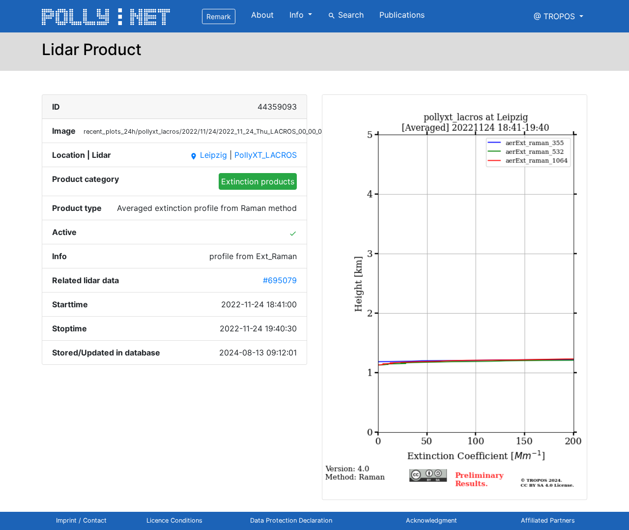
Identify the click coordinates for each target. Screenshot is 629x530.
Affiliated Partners (548, 520)
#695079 (280, 280)
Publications (402, 15)
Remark (218, 16)
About (262, 15)
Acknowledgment (431, 520)
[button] (558, 16)
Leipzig (208, 155)
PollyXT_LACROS (265, 155)
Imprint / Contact (81, 520)
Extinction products (257, 181)
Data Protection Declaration (291, 520)
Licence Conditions (174, 520)
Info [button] (297, 15)
